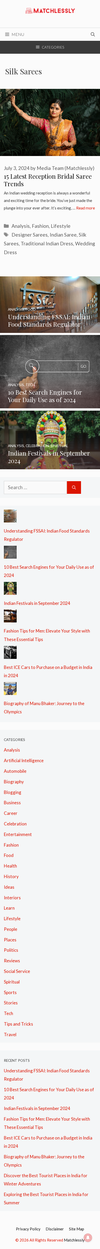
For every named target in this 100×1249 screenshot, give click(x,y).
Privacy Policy (28, 1229)
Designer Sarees (30, 235)
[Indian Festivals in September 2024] (50, 465)
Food (9, 855)
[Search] (74, 487)
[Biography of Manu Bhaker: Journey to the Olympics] (10, 690)
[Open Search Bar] (93, 34)
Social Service (17, 971)
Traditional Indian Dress (47, 243)
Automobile (15, 771)
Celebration (15, 823)
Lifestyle (61, 226)
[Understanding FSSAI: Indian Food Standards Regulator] (50, 328)
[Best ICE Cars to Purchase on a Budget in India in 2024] (10, 654)
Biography (14, 781)
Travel (10, 1034)
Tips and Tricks (18, 1024)
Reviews (12, 960)
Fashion (40, 226)
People (10, 929)
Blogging (12, 792)
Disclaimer (55, 1229)
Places (10, 939)
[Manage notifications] (88, 1238)
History (11, 876)
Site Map (76, 1229)
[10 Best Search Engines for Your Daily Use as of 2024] (50, 404)
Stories (11, 1002)
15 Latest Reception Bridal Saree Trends (48, 180)
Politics (11, 950)
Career (10, 813)
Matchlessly (74, 1240)
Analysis (21, 226)
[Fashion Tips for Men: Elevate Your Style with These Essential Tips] (10, 618)
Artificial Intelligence (24, 760)
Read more (85, 208)
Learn (9, 908)
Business (12, 802)
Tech (8, 1013)
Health (10, 866)
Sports (10, 992)
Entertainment (18, 834)
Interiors (12, 897)
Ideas (9, 887)
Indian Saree (63, 235)
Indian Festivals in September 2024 (37, 603)
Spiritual (12, 982)
